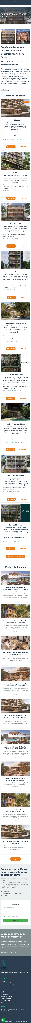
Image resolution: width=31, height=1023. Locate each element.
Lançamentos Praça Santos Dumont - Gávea (15, 537)
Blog (2, 1002)
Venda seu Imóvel (5, 1000)
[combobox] (6, 916)
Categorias (3, 991)
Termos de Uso (8, 1021)
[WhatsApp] (3, 1020)
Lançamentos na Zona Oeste (8, 987)
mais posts (15, 859)
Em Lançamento (5, 994)
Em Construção (5, 992)
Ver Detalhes (11, 147)
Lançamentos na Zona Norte (8, 985)
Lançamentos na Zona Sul (7, 989)
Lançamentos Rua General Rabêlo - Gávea (14, 234)
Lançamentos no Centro (7, 983)
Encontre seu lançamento (15, 556)
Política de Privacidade (21, 1021)
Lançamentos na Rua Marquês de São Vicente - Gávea (15, 134)
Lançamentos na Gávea (9, 137)
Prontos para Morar (6, 998)
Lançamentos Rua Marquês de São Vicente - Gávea (15, 186)
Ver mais (4, 89)
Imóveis (3, 981)
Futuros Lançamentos (6, 996)
